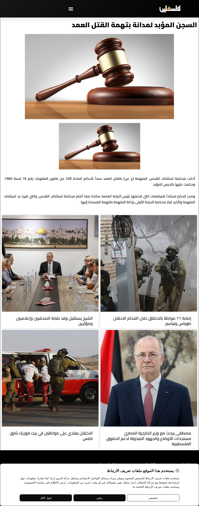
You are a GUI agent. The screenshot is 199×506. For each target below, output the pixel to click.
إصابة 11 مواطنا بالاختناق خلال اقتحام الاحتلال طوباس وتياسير (152, 320)
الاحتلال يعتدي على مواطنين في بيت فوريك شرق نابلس (51, 435)
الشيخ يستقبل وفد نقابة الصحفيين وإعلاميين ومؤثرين (54, 320)
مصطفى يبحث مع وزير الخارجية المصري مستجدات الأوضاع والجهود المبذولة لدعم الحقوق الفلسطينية (148, 438)
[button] (71, 8)
